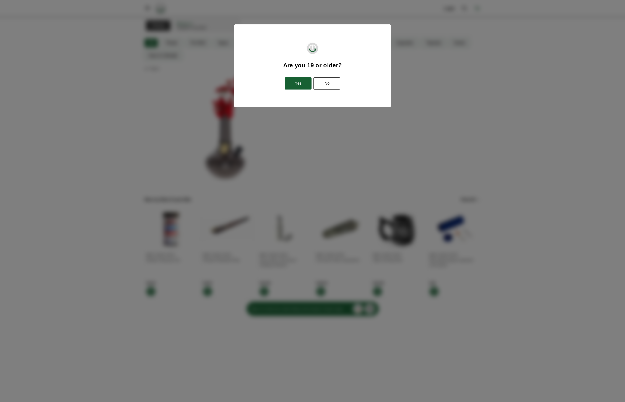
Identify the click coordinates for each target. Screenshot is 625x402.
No (327, 83)
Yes (298, 83)
